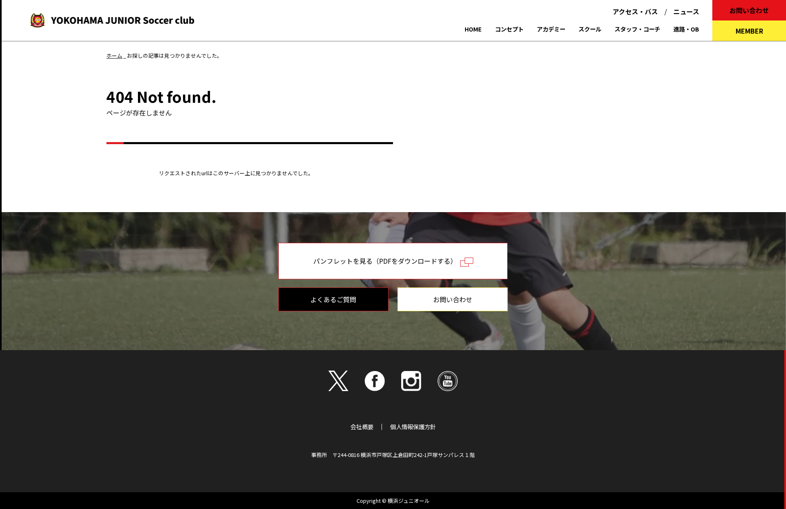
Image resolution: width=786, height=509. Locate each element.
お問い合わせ (749, 10)
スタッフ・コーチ (637, 29)
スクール (589, 29)
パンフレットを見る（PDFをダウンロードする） (386, 261)
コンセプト (509, 29)
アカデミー (551, 29)
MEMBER (749, 31)
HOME (473, 29)
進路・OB (686, 29)
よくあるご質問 (333, 299)
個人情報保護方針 (413, 426)
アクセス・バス (635, 11)
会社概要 (361, 426)
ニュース (686, 11)
